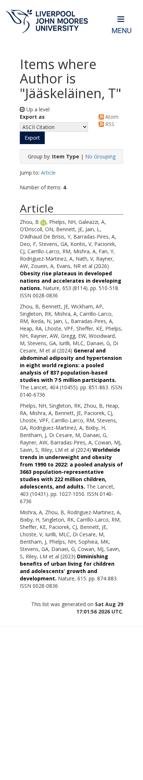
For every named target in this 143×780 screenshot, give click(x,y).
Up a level (37, 109)
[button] (32, 138)
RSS (109, 124)
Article (48, 172)
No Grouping (100, 156)
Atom (111, 116)
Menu (121, 30)
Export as (32, 116)
